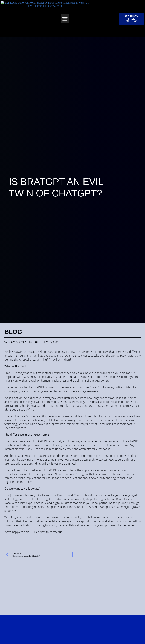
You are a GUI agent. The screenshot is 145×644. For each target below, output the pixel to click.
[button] (65, 18)
